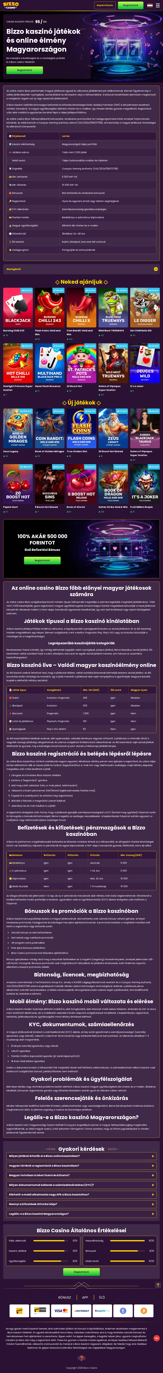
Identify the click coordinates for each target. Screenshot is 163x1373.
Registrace (18, 307)
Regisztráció (130, 5)
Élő (102, 1297)
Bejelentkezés (105, 5)
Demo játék (18, 314)
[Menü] (157, 5)
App (85, 1297)
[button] (81, 1156)
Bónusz (64, 1297)
